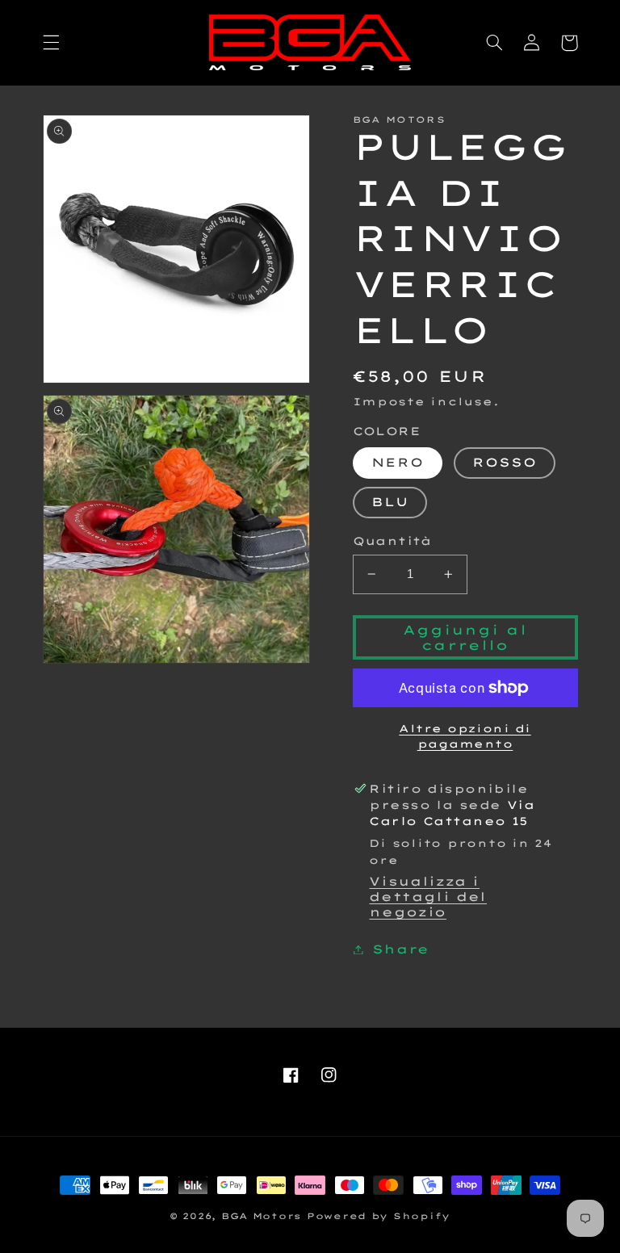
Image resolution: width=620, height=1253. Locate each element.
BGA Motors (261, 1216)
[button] (50, 42)
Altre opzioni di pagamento (464, 736)
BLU (389, 501)
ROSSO (504, 462)
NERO (397, 462)
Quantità (392, 540)
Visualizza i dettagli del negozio (428, 897)
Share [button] (400, 949)
